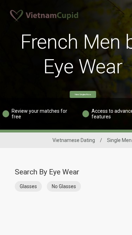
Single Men (119, 140)
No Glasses (64, 186)
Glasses (28, 186)
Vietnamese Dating (73, 140)
